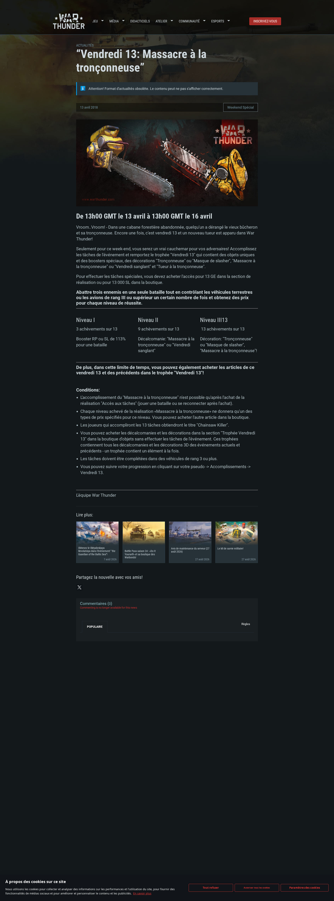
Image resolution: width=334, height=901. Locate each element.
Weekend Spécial (240, 107)
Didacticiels (140, 21)
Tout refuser (211, 887)
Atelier (161, 21)
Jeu (95, 21)
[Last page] (86, 635)
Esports (217, 21)
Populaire (94, 626)
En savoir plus (142, 893)
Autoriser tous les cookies (257, 887)
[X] (79, 587)
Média (114, 21)
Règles (245, 624)
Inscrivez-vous (265, 21)
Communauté (189, 21)
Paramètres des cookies (304, 887)
